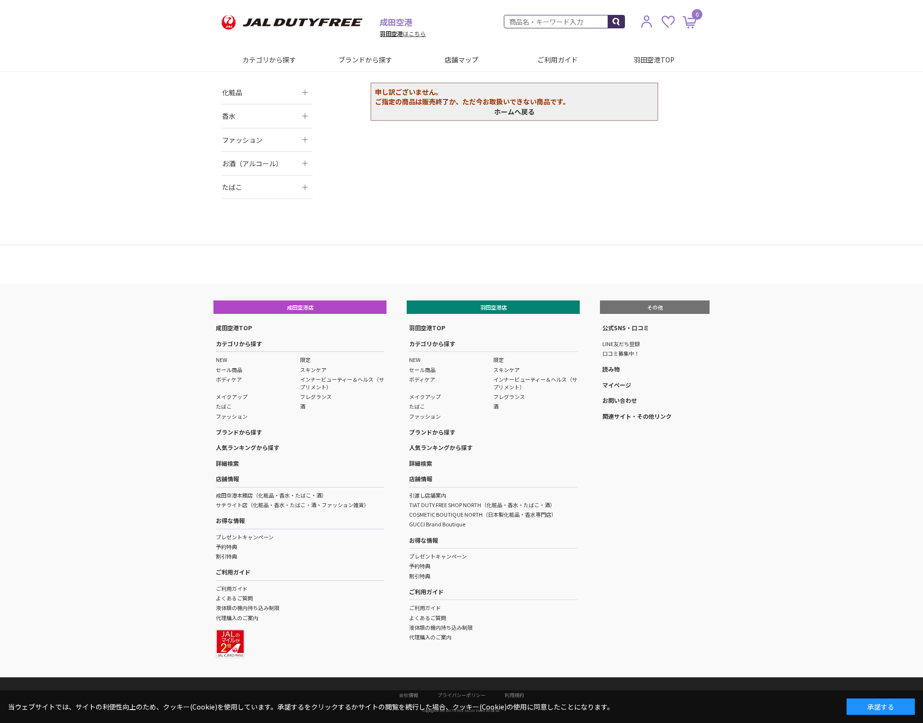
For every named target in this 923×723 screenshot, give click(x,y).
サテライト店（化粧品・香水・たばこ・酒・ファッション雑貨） (292, 505)
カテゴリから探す (269, 59)
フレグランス (316, 396)
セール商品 (229, 370)
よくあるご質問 (234, 598)
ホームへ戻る (514, 111)
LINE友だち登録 (621, 344)
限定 (305, 359)
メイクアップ (232, 396)
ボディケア (229, 379)
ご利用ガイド (557, 59)
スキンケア (313, 370)
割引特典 (226, 556)
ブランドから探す (365, 59)
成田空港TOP (234, 328)
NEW (221, 359)
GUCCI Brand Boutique (437, 524)
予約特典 (226, 546)
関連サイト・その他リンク (637, 416)
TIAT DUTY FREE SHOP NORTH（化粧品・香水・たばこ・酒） (482, 505)
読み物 (611, 369)
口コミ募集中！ (620, 353)
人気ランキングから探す (247, 447)
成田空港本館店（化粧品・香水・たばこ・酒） (271, 495)
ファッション (232, 416)
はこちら (403, 33)
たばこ (224, 406)
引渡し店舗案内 (427, 495)
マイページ (616, 385)
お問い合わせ (619, 400)
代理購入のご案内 (237, 618)
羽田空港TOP (654, 59)
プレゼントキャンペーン (245, 537)
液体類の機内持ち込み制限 (247, 607)
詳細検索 (227, 463)
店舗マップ (461, 59)
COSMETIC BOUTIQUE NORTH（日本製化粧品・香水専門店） (483, 514)
